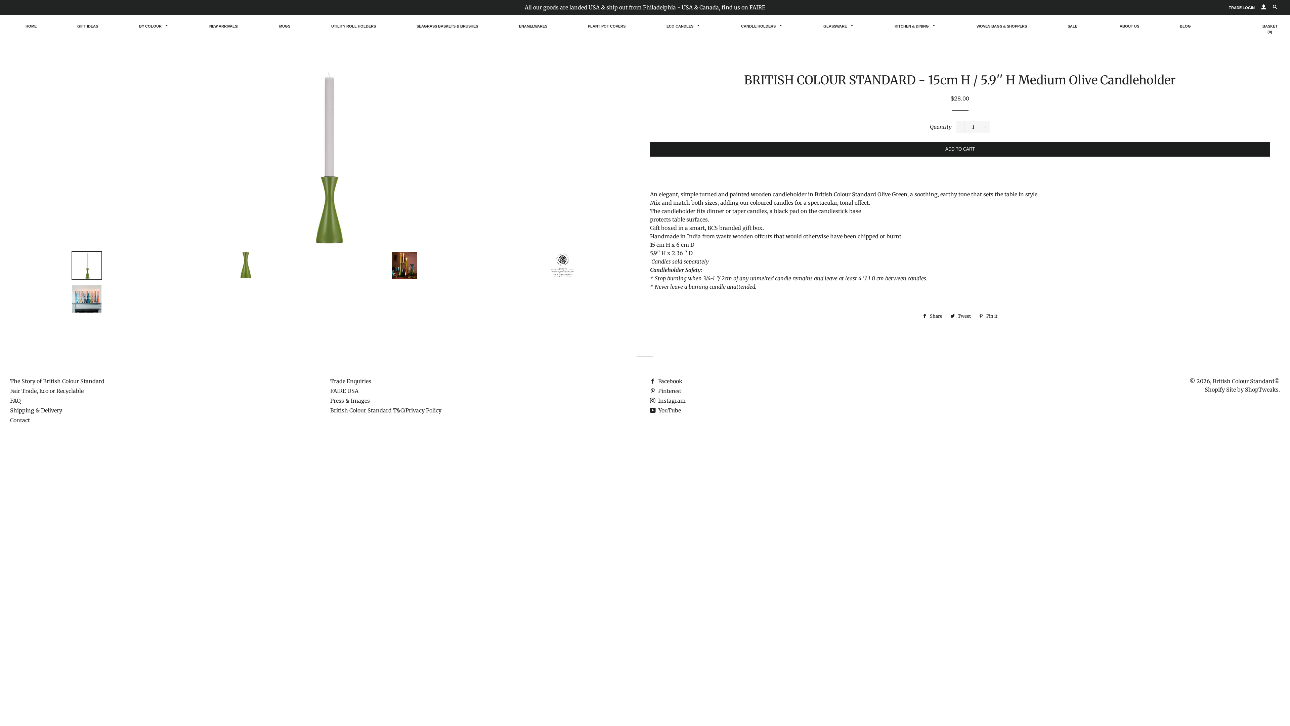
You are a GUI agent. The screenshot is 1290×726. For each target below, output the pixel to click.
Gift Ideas (87, 26)
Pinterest (669, 391)
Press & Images (350, 400)
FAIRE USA (344, 391)
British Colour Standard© (1246, 381)
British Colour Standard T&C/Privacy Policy (385, 410)
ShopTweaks (1262, 389)
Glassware (835, 26)
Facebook (669, 381)
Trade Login (1242, 8)
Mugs (284, 26)
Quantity (941, 126)
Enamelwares (533, 26)
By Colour (151, 26)
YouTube (669, 410)
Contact (20, 420)
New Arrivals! (224, 26)
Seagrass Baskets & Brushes (447, 26)
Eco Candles (680, 26)
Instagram (671, 400)
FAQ (15, 400)
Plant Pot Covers (607, 26)
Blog (1185, 26)
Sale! (1073, 26)
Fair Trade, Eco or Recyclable (47, 391)
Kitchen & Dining (912, 26)
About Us (1129, 26)
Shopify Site (1220, 389)
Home (31, 26)
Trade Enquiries (350, 381)
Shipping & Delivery (36, 410)
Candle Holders (759, 26)
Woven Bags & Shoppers (1002, 26)
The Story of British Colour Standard (57, 381)
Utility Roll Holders (353, 26)
